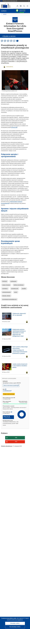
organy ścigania (6, 285)
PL (17, 40)
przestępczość (14, 288)
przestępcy (5, 288)
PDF (16, 441)
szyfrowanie (13, 281)
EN (5, 40)
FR (11, 40)
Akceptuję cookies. (15, 623)
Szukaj (24, 5)
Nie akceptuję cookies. (15, 626)
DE (2, 40)
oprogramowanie (6, 292)
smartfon (24, 288)
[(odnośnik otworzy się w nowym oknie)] (6, 5)
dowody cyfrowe (6, 295)
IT (14, 40)
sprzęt (15, 292)
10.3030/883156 (6, 390)
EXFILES (14, 127)
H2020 (4, 14)
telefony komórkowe (19, 285)
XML (16, 437)
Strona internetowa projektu (10, 386)
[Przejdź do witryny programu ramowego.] (15, 19)
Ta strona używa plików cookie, (9, 618)
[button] (20, 5)
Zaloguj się (17, 5)
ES (8, 40)
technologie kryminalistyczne (9, 299)
